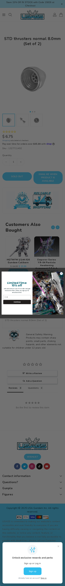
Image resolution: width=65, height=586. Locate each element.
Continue (17, 302)
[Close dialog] (61, 273)
